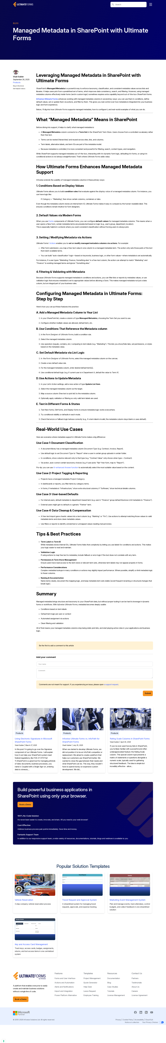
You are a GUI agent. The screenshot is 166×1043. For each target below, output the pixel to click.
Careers (135, 991)
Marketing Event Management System (127, 900)
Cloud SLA (149, 1020)
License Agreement (139, 995)
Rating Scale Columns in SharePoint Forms (130, 738)
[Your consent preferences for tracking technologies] (4, 1041)
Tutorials (110, 991)
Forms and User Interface (65, 978)
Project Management (92, 978)
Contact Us (137, 973)
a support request (111, 684)
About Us (135, 987)
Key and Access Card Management (31, 944)
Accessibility (139, 1020)
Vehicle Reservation (24, 900)
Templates (88, 973)
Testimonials (137, 982)
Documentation (113, 978)
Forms (51, 221)
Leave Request (89, 991)
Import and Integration (64, 991)
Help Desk (87, 987)
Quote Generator (90, 982)
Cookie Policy (128, 1020)
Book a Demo (25, 804)
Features (59, 973)
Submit (148, 693)
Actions (52, 243)
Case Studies (112, 987)
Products (16, 82)
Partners (135, 978)
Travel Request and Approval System (79, 900)
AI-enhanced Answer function (65, 467)
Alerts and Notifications (64, 987)
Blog (109, 982)
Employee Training (90, 995)
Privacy (118, 1020)
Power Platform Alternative (66, 995)
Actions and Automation (64, 982)
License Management (116, 995)
